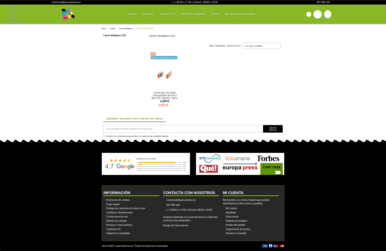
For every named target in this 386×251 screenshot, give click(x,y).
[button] (308, 14)
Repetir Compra (193, 14)
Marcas (148, 14)
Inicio (132, 14)
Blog (215, 14)
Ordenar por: (234, 45)
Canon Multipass (126, 29)
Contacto (167, 14)
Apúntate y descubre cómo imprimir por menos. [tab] (134, 118)
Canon (112, 29)
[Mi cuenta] (317, 14)
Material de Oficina (240, 14)
